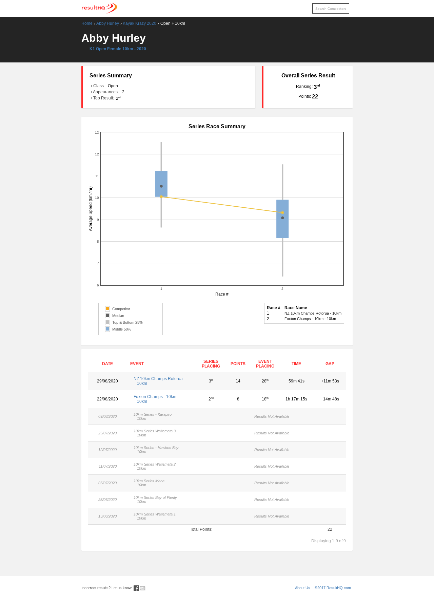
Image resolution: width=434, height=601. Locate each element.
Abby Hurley (107, 23)
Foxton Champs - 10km (155, 399)
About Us (302, 588)
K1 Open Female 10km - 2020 (118, 48)
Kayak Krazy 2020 (139, 23)
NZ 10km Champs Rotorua (158, 381)
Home (87, 23)
